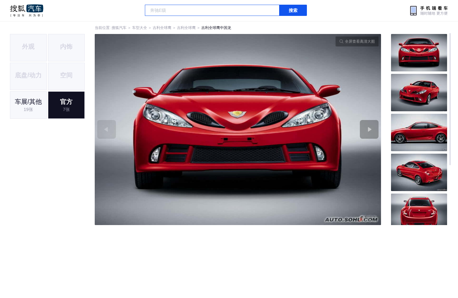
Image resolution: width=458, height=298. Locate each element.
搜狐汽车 (26, 10)
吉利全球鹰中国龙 (216, 28)
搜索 (293, 10)
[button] (166, 129)
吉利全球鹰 (162, 28)
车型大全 (139, 28)
